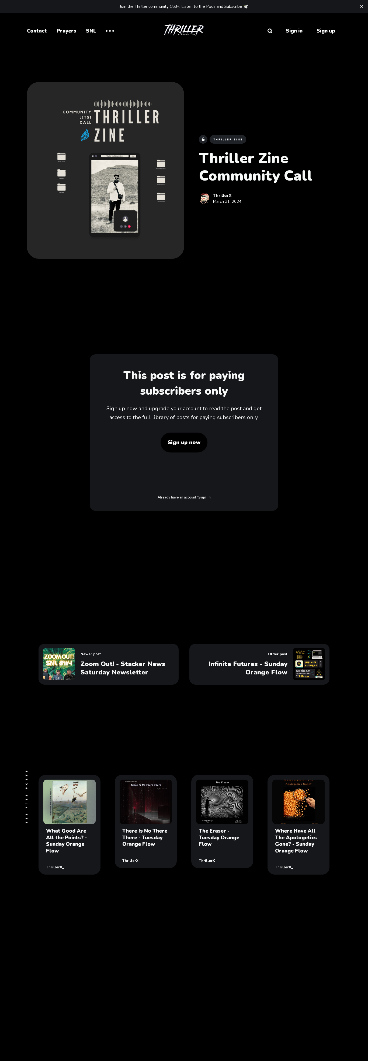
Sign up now (184, 442)
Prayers (66, 30)
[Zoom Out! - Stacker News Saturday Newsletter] (109, 664)
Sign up (326, 30)
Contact (37, 30)
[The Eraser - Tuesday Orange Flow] (222, 821)
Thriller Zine (228, 140)
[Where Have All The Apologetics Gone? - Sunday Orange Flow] (298, 825)
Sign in (294, 30)
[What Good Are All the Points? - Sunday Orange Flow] (69, 825)
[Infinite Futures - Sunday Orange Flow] (259, 664)
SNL (91, 30)
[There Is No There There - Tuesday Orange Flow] (146, 821)
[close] (361, 6)
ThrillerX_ (223, 196)
